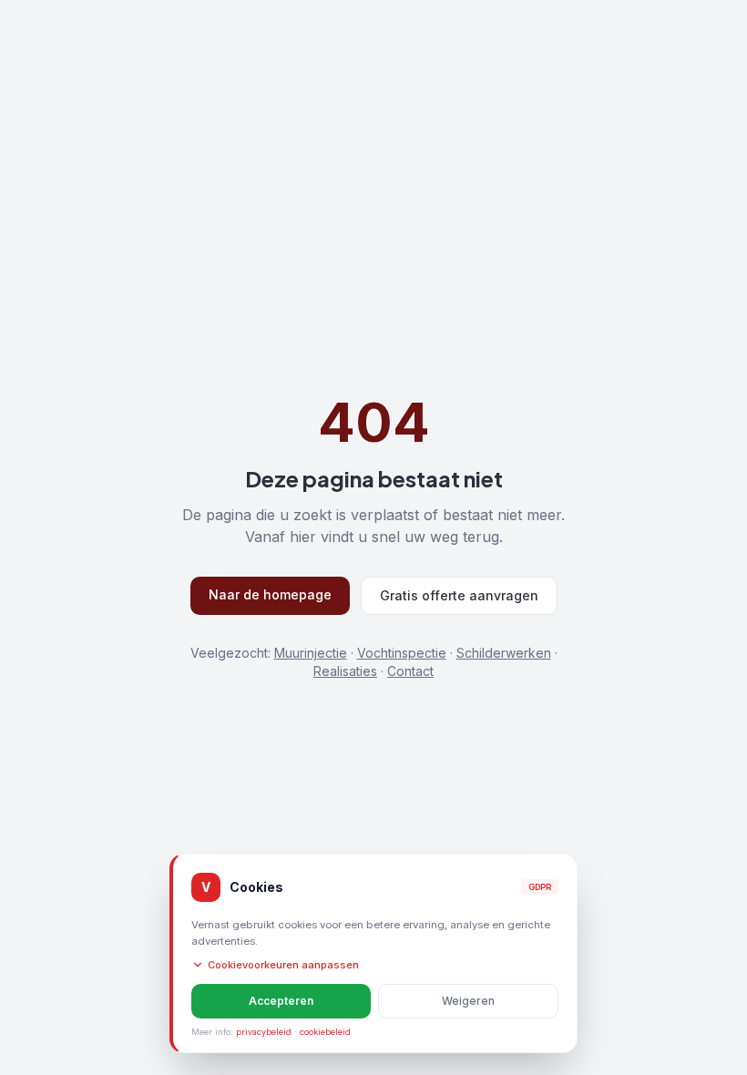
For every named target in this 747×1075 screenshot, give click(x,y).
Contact (410, 671)
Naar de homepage (270, 594)
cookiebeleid (325, 1032)
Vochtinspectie (401, 652)
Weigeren (468, 1001)
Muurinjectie (310, 652)
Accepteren (281, 1001)
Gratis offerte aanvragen (459, 595)
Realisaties (345, 671)
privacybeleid (264, 1032)
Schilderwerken (503, 652)
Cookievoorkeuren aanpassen (283, 964)
